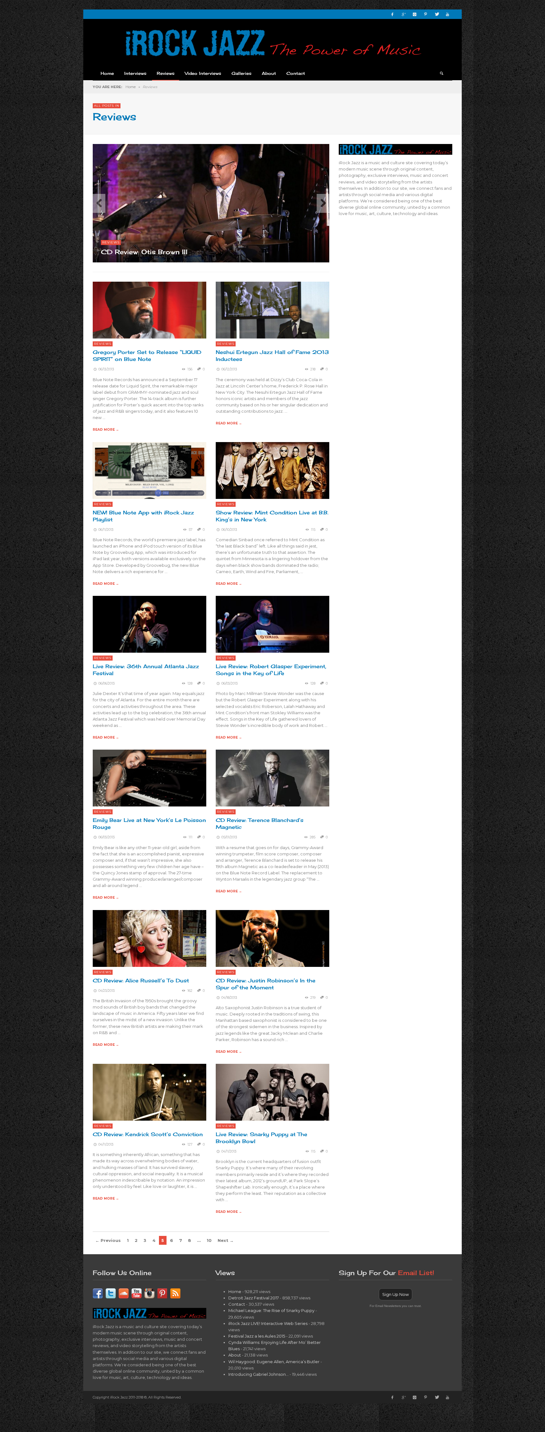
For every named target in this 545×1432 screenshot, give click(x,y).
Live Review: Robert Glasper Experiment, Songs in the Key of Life (271, 669)
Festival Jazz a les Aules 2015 (256, 1336)
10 (209, 1240)
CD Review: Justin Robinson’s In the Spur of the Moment (265, 984)
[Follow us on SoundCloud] (124, 1292)
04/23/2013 (106, 991)
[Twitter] (436, 14)
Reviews (111, 242)
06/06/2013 (106, 683)
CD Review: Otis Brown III (144, 252)
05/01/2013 (229, 837)
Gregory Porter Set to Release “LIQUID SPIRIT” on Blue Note (147, 355)
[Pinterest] (425, 14)
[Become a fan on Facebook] (98, 1292)
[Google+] (403, 14)
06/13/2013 (106, 369)
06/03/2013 (229, 683)
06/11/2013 (106, 530)
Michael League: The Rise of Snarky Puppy (271, 1310)
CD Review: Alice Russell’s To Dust (141, 980)
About (234, 1354)
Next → (226, 1240)
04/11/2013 (106, 1144)
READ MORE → (106, 430)
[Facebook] (392, 14)
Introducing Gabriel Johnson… (258, 1374)
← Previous (108, 1240)
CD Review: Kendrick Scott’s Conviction (148, 1134)
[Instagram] (414, 14)
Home (131, 87)
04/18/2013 (229, 998)
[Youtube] (447, 14)
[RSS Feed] (175, 1292)
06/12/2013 (229, 369)
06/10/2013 (229, 530)
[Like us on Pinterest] (162, 1292)
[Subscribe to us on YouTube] (137, 1292)
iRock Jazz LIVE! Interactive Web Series (268, 1323)
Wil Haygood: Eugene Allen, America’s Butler (273, 1361)
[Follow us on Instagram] (149, 1292)
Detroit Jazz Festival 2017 (253, 1297)
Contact (236, 1304)
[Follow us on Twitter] (111, 1292)
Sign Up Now (395, 1294)
